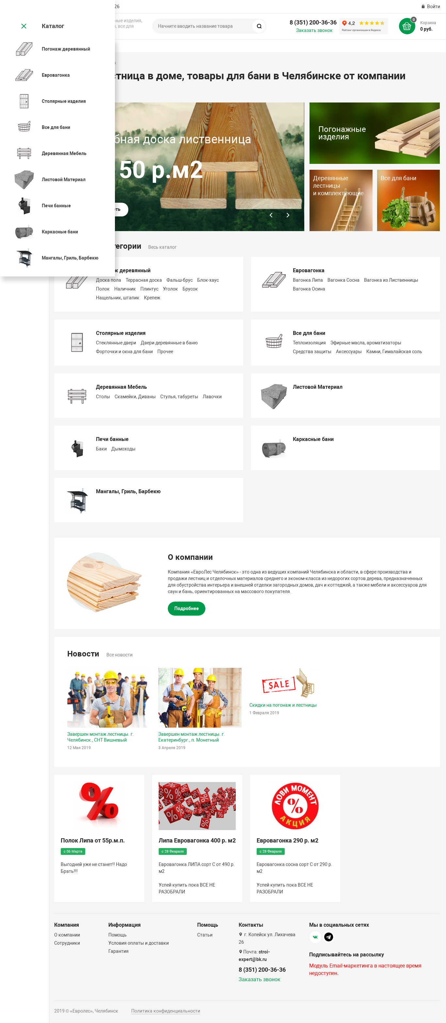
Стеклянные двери (116, 342)
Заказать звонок (314, 30)
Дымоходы (123, 448)
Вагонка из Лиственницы (391, 280)
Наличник (125, 288)
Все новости (119, 654)
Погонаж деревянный (123, 270)
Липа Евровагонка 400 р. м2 (197, 840)
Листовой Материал (317, 387)
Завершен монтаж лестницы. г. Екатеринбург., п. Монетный (191, 737)
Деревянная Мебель (121, 387)
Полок (103, 288)
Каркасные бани (313, 439)
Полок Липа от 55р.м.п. (93, 840)
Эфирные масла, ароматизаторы (365, 342)
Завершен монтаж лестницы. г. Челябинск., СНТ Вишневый (100, 737)
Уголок (170, 288)
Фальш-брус (180, 280)
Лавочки (212, 396)
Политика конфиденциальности (165, 1011)
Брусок (190, 288)
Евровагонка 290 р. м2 (287, 840)
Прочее (165, 351)
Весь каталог (162, 247)
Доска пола (108, 280)
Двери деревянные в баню (169, 342)
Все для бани (309, 333)
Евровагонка (309, 270)
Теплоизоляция (309, 342)
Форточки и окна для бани (124, 351)
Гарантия (118, 951)
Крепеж (152, 297)
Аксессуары (349, 351)
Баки (101, 448)
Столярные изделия (121, 333)
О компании (67, 934)
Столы (103, 396)
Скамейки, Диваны (135, 396)
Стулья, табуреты (179, 396)
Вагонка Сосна (343, 280)
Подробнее (186, 608)
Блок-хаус (208, 280)
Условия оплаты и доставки (138, 943)
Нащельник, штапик (117, 297)
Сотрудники (67, 943)
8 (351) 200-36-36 (313, 22)
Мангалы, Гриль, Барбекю (128, 491)
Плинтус (149, 288)
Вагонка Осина (309, 288)
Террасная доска (144, 280)
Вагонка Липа (308, 280)
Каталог (53, 26)
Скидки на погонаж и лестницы (283, 705)
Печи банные (112, 439)
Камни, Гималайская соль (394, 351)
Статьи (205, 934)
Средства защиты (312, 351)
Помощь (117, 934)
